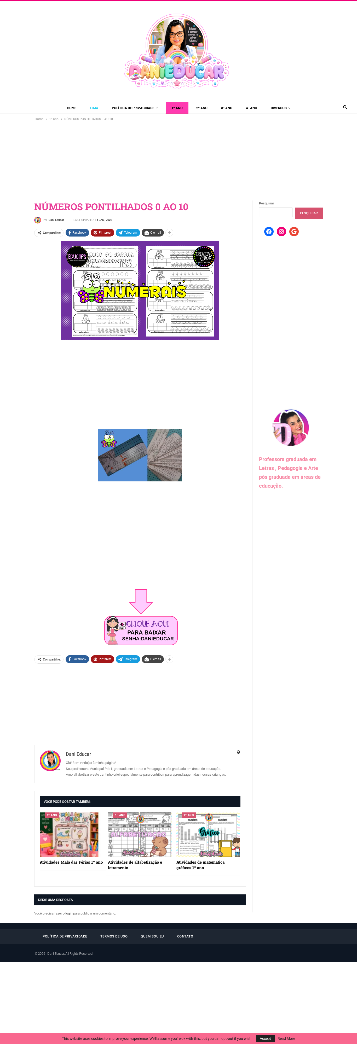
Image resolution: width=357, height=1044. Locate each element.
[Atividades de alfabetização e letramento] (140, 834)
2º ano (202, 108)
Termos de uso (114, 936)
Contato (185, 936)
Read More (286, 1038)
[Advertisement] (178, 161)
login (68, 913)
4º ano (251, 108)
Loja (94, 108)
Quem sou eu (152, 936)
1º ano (177, 108)
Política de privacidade (133, 108)
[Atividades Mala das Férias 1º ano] (71, 834)
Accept (265, 1038)
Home (71, 108)
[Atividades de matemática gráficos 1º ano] (208, 834)
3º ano (226, 108)
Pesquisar (266, 203)
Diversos (279, 108)
